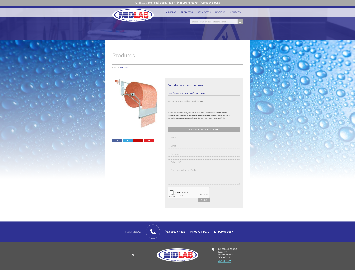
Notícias (220, 12)
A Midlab (171, 12)
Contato (235, 12)
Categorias (124, 68)
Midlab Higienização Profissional (133, 15)
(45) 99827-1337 (164, 2)
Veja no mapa (224, 261)
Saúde (202, 93)
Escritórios (173, 93)
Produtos (187, 12)
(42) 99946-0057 (210, 2)
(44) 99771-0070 (187, 2)
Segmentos (204, 12)
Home (114, 68)
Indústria (194, 93)
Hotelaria (184, 93)
